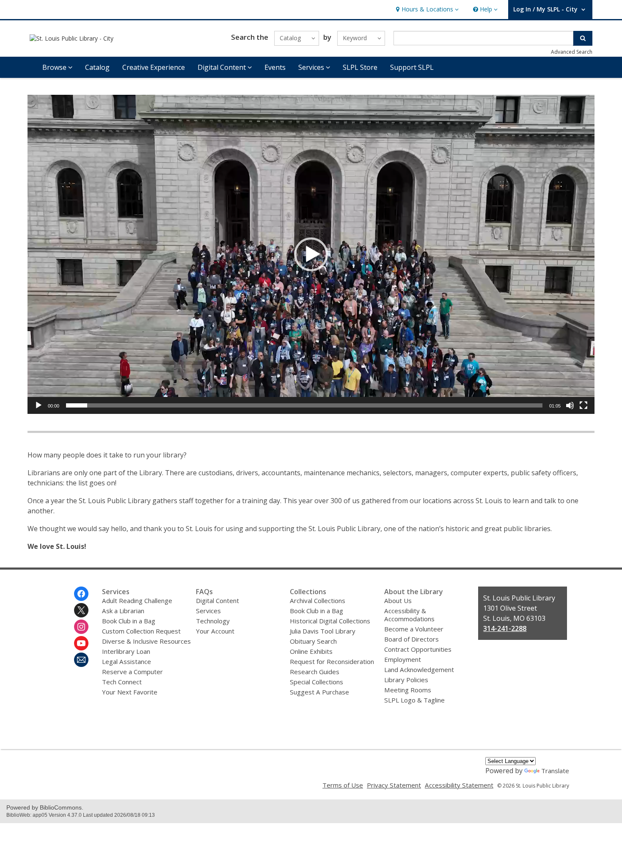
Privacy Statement (394, 785)
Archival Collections (317, 600)
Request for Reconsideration (332, 661)
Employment (402, 659)
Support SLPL (412, 67)
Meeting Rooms (407, 690)
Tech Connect (122, 682)
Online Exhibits (311, 651)
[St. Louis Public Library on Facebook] (81, 594)
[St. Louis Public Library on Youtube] (81, 643)
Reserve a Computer (132, 671)
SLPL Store (360, 67)
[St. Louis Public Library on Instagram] (81, 627)
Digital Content (217, 600)
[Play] (38, 405)
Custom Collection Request (141, 631)
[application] (311, 254)
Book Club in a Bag (128, 621)
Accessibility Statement (459, 785)
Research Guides (314, 671)
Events (275, 67)
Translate (555, 770)
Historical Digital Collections (330, 621)
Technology (213, 621)
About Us (398, 600)
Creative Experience (153, 67)
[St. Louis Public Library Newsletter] (81, 660)
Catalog (97, 67)
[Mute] (570, 405)
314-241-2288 (504, 628)
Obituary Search (313, 641)
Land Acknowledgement (419, 669)
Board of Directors (411, 639)
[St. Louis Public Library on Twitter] (81, 610)
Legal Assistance (126, 661)
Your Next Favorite (129, 692)
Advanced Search (571, 51)
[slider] (304, 405)
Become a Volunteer (413, 629)
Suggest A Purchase (319, 692)
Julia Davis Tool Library (322, 631)
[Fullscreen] (583, 405)
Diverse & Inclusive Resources (146, 641)
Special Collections (316, 682)
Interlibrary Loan (126, 651)
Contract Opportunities (417, 649)
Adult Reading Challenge (137, 600)
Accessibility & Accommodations (409, 614)
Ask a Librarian (123, 610)
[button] (426, 9)
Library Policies (406, 679)
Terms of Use (342, 785)
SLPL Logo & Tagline (414, 700)
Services (208, 610)
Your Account (215, 631)
